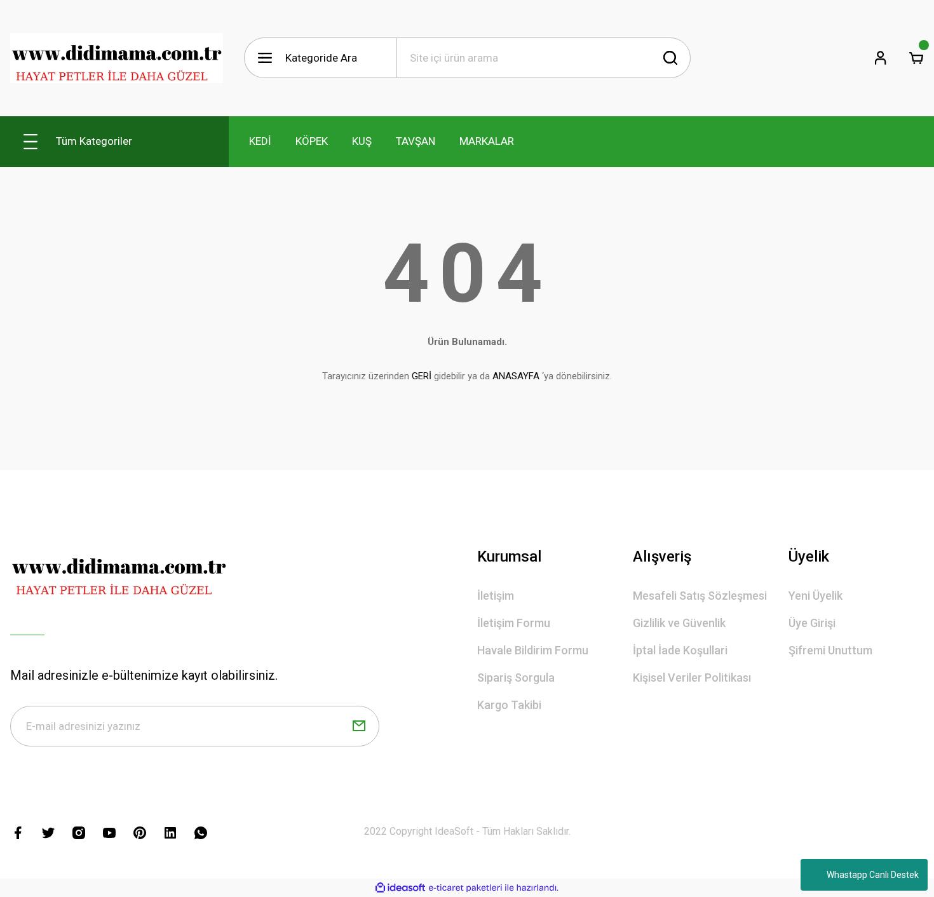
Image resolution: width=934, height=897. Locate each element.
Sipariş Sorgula (516, 677)
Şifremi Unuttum (830, 650)
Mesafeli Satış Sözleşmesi (700, 595)
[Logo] (117, 58)
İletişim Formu (513, 623)
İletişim (495, 595)
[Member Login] (880, 57)
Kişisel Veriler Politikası (692, 677)
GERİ (421, 376)
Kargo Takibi (509, 705)
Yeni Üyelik (815, 595)
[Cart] (916, 57)
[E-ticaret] (465, 887)
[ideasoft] (400, 888)
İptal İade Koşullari (680, 650)
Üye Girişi (812, 623)
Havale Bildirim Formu (532, 650)
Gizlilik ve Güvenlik (679, 623)
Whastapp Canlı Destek (873, 875)
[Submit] (359, 726)
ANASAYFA (515, 376)
